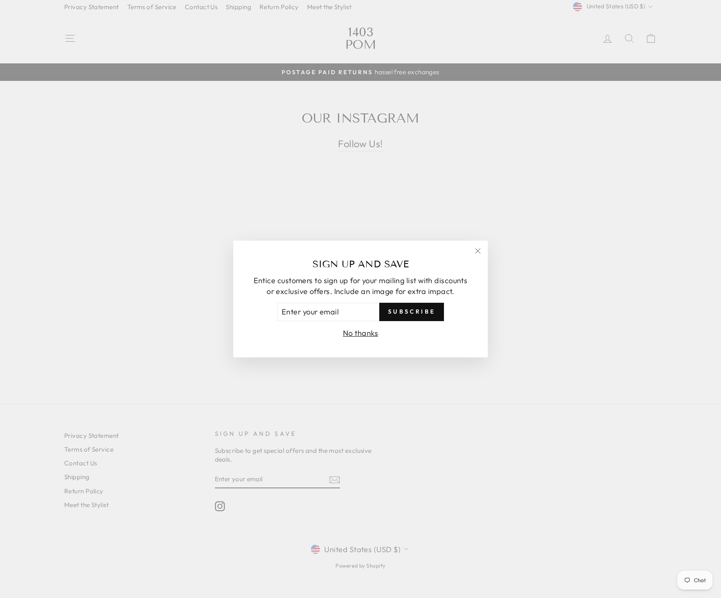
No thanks (360, 333)
